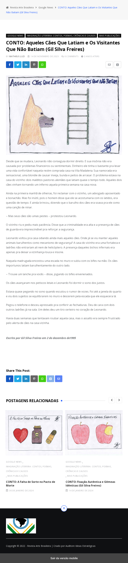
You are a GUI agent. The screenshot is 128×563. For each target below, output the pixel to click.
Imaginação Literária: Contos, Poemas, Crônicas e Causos (29, 469)
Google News (14, 461)
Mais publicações (18, 475)
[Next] (119, 400)
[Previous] (112, 400)
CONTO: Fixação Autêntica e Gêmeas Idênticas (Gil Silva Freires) (90, 483)
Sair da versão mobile (64, 558)
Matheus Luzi (17, 56)
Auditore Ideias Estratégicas (81, 545)
